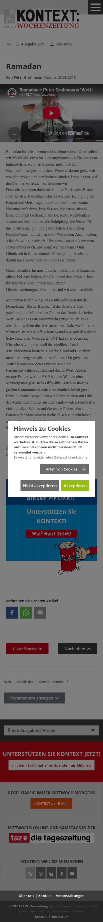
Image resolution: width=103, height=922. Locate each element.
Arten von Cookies (61, 469)
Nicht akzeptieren (40, 485)
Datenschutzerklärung (70, 457)
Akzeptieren (75, 485)
